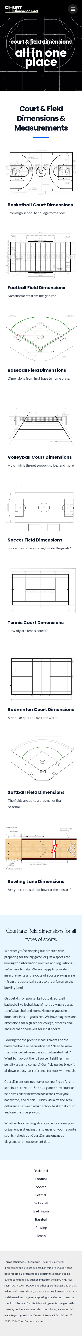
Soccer (41, 1187)
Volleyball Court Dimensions (40, 457)
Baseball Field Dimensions (37, 370)
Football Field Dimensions (36, 288)
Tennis (41, 1236)
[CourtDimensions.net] (21, 9)
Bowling (41, 1228)
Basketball (41, 1171)
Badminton (41, 1211)
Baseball (41, 1219)
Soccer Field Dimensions (35, 540)
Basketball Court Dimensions (40, 205)
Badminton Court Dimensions (41, 709)
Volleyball (41, 1203)
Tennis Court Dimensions (36, 622)
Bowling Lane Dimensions (36, 881)
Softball (41, 1195)
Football (41, 1179)
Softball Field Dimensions (36, 792)
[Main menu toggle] (73, 9)
